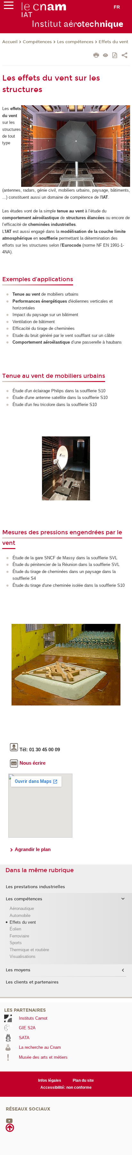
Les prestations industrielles (35, 886)
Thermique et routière (29, 949)
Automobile (20, 915)
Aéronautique (22, 908)
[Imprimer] (96, 56)
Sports (16, 942)
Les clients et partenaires (32, 982)
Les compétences (75, 41)
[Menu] (8, 7)
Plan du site (83, 1080)
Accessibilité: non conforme (66, 1087)
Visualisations (23, 956)
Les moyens (18, 970)
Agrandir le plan (33, 849)
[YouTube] (9, 1120)
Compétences (37, 41)
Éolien (15, 929)
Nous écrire (32, 763)
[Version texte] (105, 56)
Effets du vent (113, 41)
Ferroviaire (19, 936)
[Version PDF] (115, 56)
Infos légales (49, 1080)
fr (117, 7)
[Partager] (124, 56)
